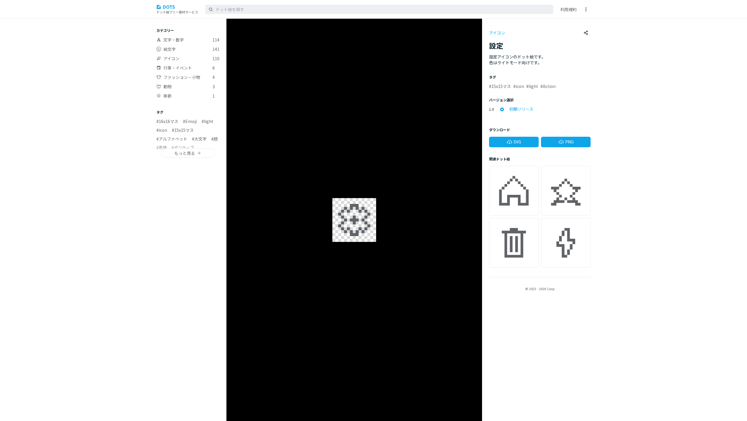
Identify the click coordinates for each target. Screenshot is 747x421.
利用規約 (568, 9)
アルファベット (171, 139)
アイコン (497, 33)
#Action (548, 86)
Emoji (190, 121)
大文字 (199, 139)
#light (532, 86)
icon (161, 130)
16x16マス (167, 121)
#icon (518, 86)
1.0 (491, 109)
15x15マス (183, 130)
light (207, 121)
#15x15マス (500, 86)
